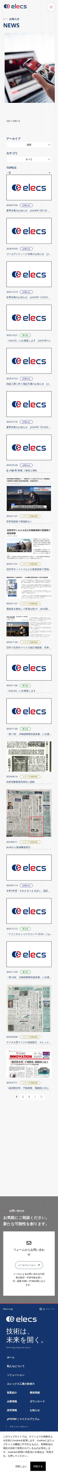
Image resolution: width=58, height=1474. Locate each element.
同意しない (21, 1466)
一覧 (8, 172)
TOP (8, 121)
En (53, 1309)
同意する (38, 1466)
